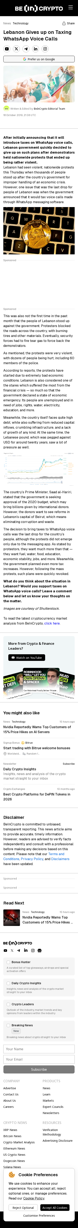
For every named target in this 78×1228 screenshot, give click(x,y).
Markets (48, 1100)
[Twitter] (16, 48)
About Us (9, 1100)
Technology (21, 23)
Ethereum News (14, 1148)
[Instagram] (45, 48)
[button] (39, 966)
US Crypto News (14, 1155)
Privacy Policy (32, 859)
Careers (8, 1107)
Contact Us (11, 1094)
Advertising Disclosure (58, 1141)
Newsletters (51, 1113)
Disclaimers (60, 859)
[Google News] (39, 950)
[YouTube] (6, 48)
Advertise (9, 1088)
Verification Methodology (52, 1132)
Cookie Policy (33, 1198)
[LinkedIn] (35, 48)
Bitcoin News (12, 1136)
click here (52, 623)
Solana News (12, 1167)
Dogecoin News (14, 1161)
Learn (46, 1094)
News (7, 23)
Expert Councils (53, 1107)
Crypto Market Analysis (19, 1142)
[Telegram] (26, 48)
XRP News (10, 1130)
